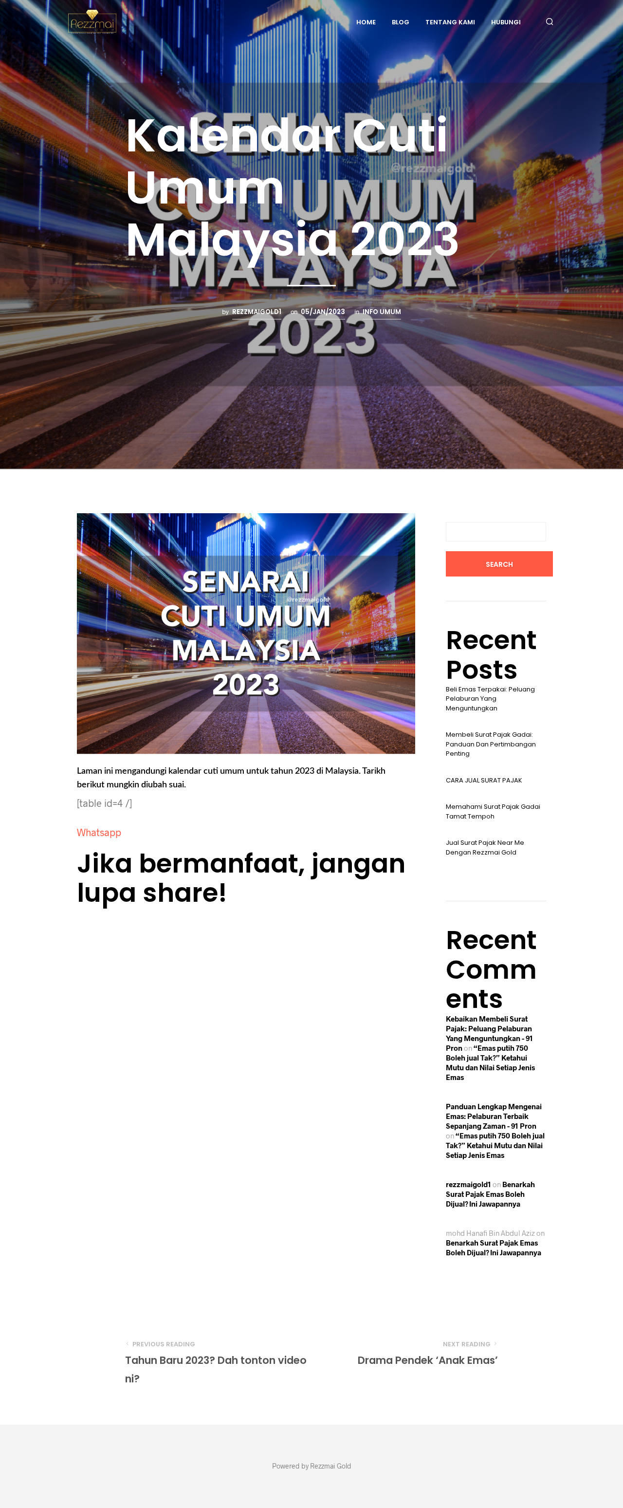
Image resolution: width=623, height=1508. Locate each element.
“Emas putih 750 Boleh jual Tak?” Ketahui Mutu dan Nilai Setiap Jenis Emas (495, 1145)
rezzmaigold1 (256, 311)
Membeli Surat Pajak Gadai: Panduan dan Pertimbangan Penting (491, 744)
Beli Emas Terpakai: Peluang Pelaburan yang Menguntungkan (490, 699)
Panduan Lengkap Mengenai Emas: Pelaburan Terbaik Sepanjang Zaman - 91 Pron (494, 1116)
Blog (400, 22)
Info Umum (382, 311)
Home (366, 22)
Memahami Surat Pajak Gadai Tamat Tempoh (493, 811)
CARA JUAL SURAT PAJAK (484, 780)
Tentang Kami (450, 22)
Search (499, 564)
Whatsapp (99, 832)
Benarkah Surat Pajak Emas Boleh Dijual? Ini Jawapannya (490, 1194)
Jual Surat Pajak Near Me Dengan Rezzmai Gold (485, 847)
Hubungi (506, 22)
